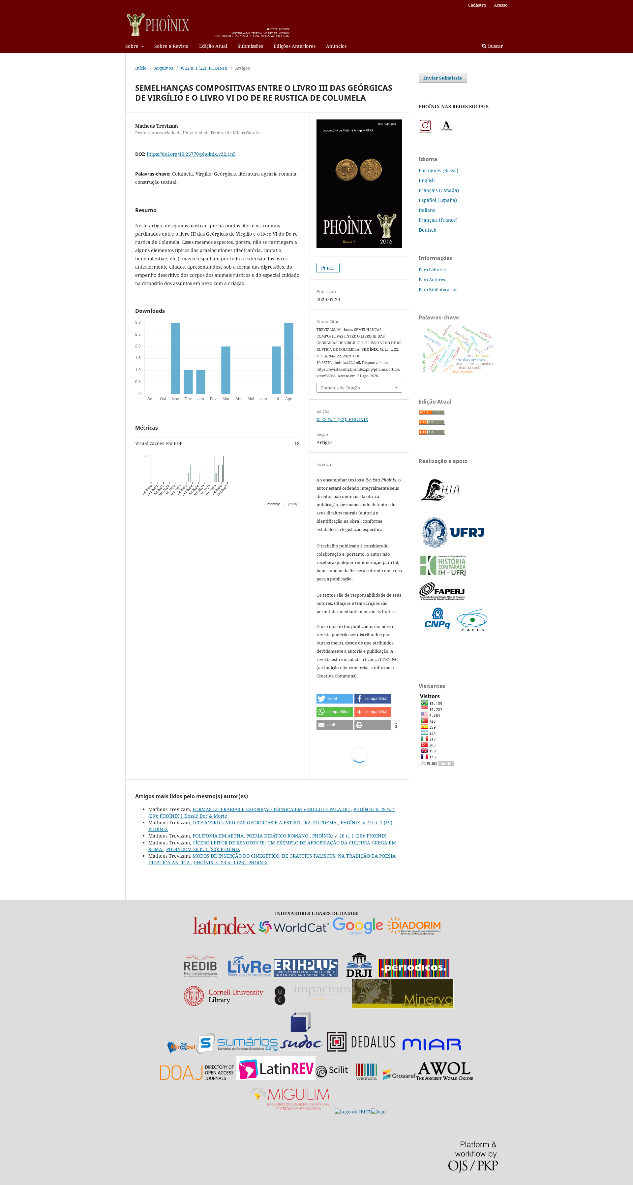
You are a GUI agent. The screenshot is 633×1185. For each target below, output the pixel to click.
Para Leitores (432, 270)
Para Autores (432, 279)
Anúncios (336, 46)
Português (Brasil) (438, 170)
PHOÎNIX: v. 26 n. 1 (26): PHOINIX (349, 836)
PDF (330, 268)
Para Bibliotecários (438, 289)
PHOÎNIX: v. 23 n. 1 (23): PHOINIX (231, 862)
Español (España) (438, 200)
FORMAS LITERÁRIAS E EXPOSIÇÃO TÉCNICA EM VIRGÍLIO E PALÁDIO (272, 809)
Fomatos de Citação (340, 388)
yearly (293, 504)
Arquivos (163, 68)
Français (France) (438, 220)
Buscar (495, 46)
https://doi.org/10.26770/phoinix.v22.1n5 (191, 154)
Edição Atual (213, 46)
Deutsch (428, 230)
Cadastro (477, 5)
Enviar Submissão (443, 78)
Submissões (250, 46)
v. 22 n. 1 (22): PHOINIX (204, 68)
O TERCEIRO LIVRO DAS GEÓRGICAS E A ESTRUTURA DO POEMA (265, 822)
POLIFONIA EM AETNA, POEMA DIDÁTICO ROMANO (251, 836)
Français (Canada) (439, 190)
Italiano (427, 210)
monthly (273, 504)
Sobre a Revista (171, 46)
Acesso (501, 5)
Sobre (132, 46)
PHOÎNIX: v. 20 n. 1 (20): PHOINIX (203, 849)
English (427, 180)
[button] (334, 699)
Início (141, 68)
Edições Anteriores (295, 46)
